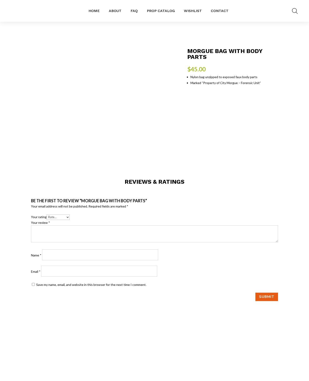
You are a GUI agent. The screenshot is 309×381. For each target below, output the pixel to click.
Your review (40, 222)
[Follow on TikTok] (163, 356)
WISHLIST (193, 11)
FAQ (134, 11)
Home (94, 11)
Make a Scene (258, 356)
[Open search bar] (295, 11)
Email (35, 271)
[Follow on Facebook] (145, 356)
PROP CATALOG (161, 11)
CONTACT (219, 11)
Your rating (39, 217)
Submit (266, 296)
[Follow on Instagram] (154, 356)
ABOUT (115, 11)
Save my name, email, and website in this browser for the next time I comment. (91, 285)
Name (36, 255)
